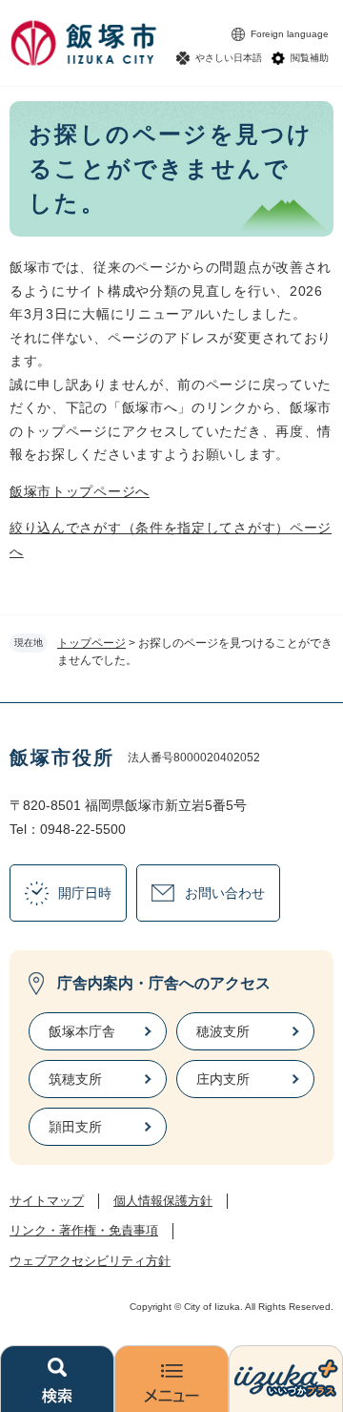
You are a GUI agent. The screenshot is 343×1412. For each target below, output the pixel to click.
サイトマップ (47, 1201)
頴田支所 (75, 1126)
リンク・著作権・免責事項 (84, 1230)
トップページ (91, 643)
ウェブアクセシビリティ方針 (90, 1261)
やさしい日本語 (228, 57)
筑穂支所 (75, 1079)
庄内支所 (223, 1079)
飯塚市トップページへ (80, 491)
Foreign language (290, 34)
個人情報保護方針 (162, 1201)
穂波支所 (223, 1031)
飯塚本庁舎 (82, 1031)
